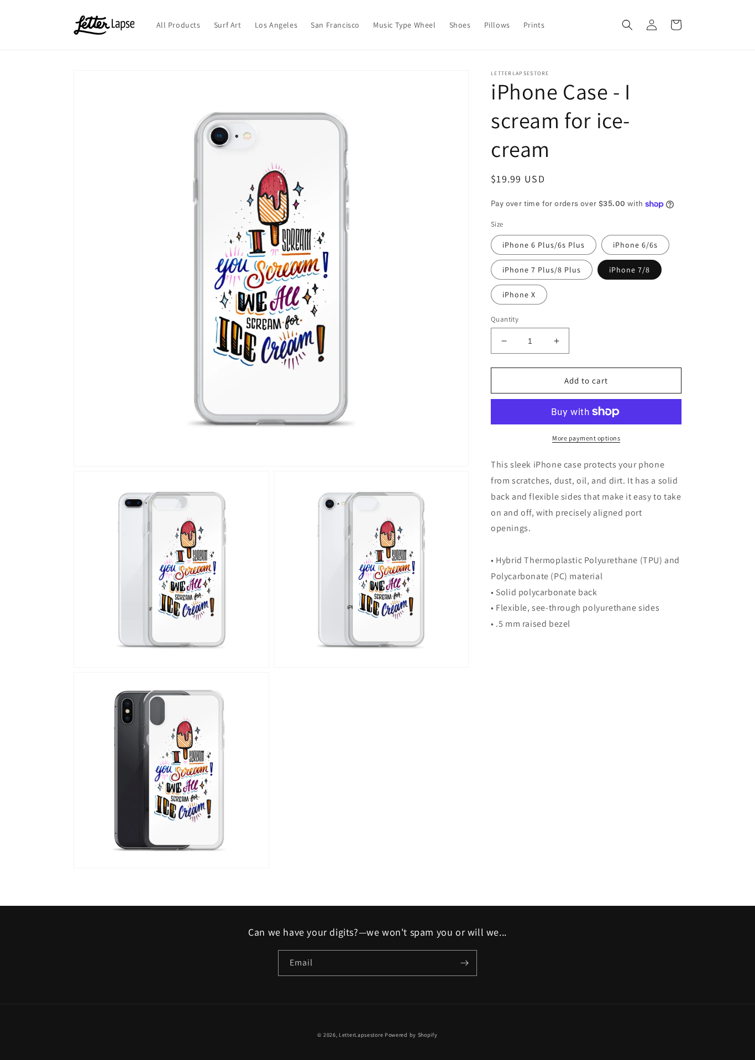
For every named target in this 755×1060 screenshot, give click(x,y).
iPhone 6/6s (635, 245)
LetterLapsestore (361, 1034)
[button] (627, 25)
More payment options (586, 438)
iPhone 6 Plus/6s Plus (543, 245)
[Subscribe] (464, 963)
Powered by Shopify (411, 1034)
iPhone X (519, 295)
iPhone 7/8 (629, 270)
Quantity (504, 319)
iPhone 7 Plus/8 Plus (541, 270)
